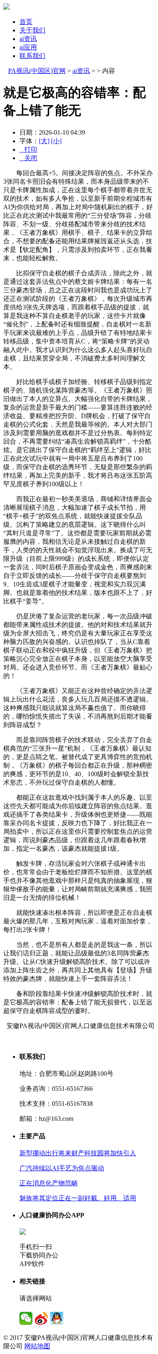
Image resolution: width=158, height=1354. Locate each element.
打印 (28, 149)
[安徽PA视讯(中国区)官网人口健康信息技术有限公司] (6, 7)
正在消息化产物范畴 (48, 1183)
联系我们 (32, 55)
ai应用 (28, 47)
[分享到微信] (25, 1318)
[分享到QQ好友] (56, 1318)
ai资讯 (28, 38)
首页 (25, 21)
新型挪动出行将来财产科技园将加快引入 (77, 1153)
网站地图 (37, 1346)
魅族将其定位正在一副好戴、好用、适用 (77, 1198)
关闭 (28, 157)
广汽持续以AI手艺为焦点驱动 (61, 1168)
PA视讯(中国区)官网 (37, 70)
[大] (44, 140)
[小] (56, 140)
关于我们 (32, 30)
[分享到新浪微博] (41, 1318)
